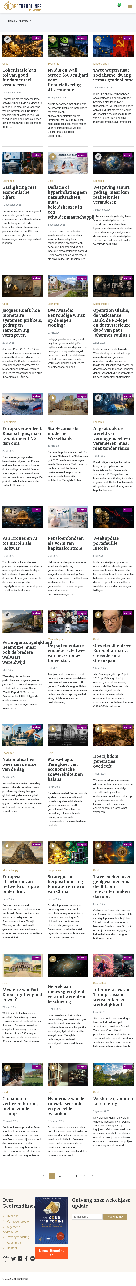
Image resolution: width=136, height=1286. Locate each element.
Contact (12, 1248)
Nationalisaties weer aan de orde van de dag (19, 764)
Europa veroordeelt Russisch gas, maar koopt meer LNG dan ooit (22, 436)
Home (11, 20)
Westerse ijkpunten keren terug (113, 1101)
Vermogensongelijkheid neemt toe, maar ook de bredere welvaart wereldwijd (22, 652)
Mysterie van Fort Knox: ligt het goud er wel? (22, 994)
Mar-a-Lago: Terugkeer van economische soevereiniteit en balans (65, 769)
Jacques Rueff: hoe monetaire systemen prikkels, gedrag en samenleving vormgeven (22, 323)
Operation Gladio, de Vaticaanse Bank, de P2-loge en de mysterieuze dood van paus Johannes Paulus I (112, 323)
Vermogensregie (18, 1221)
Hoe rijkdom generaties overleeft (106, 761)
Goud (5, 63)
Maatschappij (101, 63)
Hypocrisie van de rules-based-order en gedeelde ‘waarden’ (66, 1106)
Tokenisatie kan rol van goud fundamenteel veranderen (19, 78)
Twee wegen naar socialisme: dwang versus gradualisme (113, 75)
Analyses (24, 20)
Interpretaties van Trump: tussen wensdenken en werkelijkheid (112, 997)
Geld (50, 180)
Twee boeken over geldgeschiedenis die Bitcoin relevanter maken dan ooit (112, 886)
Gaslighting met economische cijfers (19, 192)
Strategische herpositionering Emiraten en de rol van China (67, 884)
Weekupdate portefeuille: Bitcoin (106, 543)
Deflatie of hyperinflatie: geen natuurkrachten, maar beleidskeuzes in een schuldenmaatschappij (68, 202)
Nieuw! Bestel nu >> (51, 1253)
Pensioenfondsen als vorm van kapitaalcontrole (66, 543)
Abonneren (14, 1242)
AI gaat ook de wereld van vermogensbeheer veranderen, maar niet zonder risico (111, 438)
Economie (53, 63)
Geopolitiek (9, 422)
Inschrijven (115, 1216)
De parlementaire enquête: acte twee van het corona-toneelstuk (67, 653)
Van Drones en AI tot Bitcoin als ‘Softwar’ (20, 543)
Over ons (13, 1216)
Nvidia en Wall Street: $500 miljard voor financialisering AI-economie (68, 80)
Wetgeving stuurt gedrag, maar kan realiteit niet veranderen (111, 195)
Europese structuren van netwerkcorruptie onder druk (20, 884)
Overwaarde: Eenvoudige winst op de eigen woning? (66, 318)
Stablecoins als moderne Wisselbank (63, 433)
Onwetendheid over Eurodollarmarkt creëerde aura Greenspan (113, 653)
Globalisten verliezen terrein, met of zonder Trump (20, 1106)
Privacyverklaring (18, 1237)
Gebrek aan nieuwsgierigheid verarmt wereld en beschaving (66, 994)
